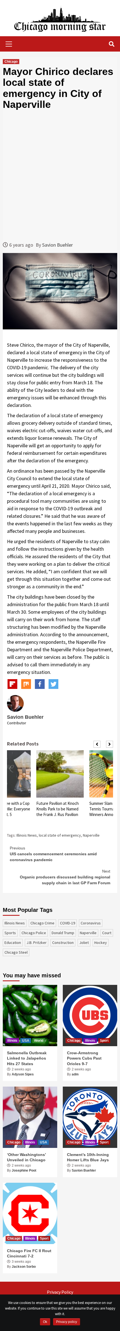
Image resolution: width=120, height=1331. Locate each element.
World (38, 1041)
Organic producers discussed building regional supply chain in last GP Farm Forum (65, 877)
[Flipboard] (12, 684)
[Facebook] (40, 684)
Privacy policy (66, 1322)
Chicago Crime (42, 923)
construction (63, 942)
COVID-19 (67, 923)
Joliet (84, 942)
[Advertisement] (60, 175)
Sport (104, 1041)
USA (25, 1041)
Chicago (11, 62)
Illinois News (26, 835)
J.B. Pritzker (37, 942)
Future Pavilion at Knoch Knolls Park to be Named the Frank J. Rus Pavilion (57, 809)
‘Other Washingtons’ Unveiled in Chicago (26, 1157)
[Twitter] (53, 684)
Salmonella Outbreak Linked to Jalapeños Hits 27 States (27, 1058)
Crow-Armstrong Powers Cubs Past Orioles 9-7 (84, 1058)
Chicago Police (33, 932)
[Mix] (26, 684)
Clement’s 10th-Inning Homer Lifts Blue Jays (88, 1157)
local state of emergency (60, 835)
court (106, 932)
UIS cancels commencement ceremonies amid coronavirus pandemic (53, 854)
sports (10, 932)
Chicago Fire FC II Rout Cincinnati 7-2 (29, 1254)
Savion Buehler (57, 245)
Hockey (100, 942)
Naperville (91, 835)
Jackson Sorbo (24, 1267)
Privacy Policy (60, 1292)
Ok (45, 1322)
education (12, 942)
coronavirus (91, 923)
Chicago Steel (16, 952)
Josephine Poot (24, 1170)
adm (75, 1074)
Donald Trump (63, 932)
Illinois (12, 1041)
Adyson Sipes (23, 1074)
